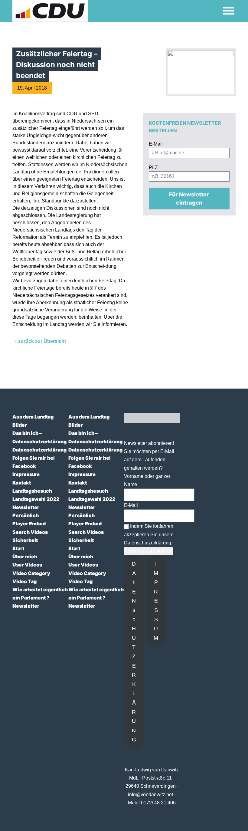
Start (18, 548)
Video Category (31, 573)
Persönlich (25, 515)
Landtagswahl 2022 (35, 499)
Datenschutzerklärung (39, 441)
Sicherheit (25, 540)
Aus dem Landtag (33, 417)
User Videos (27, 565)
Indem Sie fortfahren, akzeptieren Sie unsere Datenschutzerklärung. (149, 534)
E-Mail (131, 505)
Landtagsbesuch (32, 491)
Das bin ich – (27, 433)
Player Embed (29, 524)
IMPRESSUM (156, 601)
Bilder (19, 425)
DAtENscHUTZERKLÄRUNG (134, 652)
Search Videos (30, 532)
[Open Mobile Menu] (228, 11)
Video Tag (24, 581)
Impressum (26, 474)
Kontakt (21, 483)
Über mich (24, 556)
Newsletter (25, 507)
